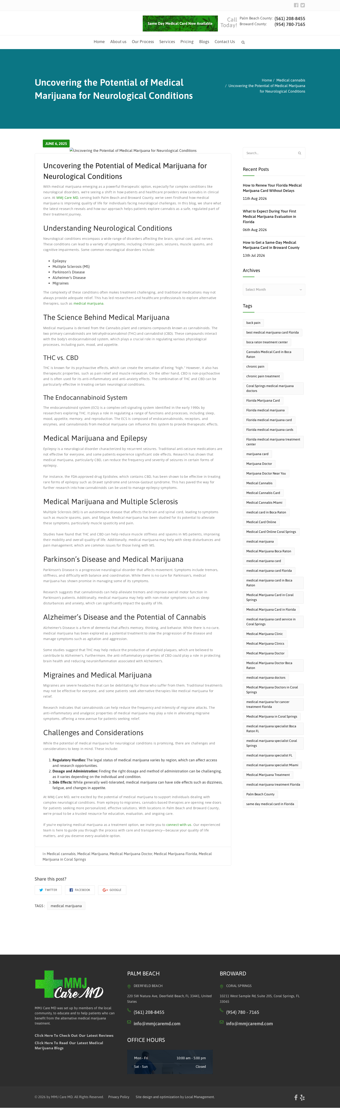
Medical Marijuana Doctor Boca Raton (269, 665)
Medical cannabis (61, 854)
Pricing (187, 41)
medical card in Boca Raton (266, 512)
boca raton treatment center (267, 342)
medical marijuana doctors (265, 677)
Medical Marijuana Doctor (131, 854)
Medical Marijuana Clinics (265, 643)
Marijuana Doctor (259, 463)
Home (99, 41)
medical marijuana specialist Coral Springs (271, 743)
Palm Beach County (260, 794)
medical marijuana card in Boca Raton (269, 582)
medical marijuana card (263, 561)
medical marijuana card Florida (269, 570)
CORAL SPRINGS (239, 986)
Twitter (50, 890)
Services (167, 41)
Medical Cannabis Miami (264, 502)
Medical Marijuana (92, 854)
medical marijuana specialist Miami (272, 765)
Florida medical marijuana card (269, 420)
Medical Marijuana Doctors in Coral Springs (272, 689)
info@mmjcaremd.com (157, 1023)
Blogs (204, 41)
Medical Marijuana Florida (175, 854)
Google (115, 890)
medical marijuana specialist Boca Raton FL (271, 728)
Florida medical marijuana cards (269, 429)
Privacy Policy (118, 1097)
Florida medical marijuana (265, 410)
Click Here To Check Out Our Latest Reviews (74, 1035)
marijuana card (257, 454)
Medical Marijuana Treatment (268, 775)
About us (118, 41)
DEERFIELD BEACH (148, 986)
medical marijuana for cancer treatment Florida (267, 704)
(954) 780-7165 (290, 24)
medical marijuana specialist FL (269, 755)
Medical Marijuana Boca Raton (268, 551)
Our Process (143, 41)
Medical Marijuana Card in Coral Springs (270, 597)
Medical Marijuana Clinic (264, 634)
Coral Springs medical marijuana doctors (270, 388)
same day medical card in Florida (270, 804)
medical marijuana (88, 303)
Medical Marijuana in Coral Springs (271, 716)
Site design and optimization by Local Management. (175, 1097)
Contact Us (225, 41)
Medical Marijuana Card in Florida (271, 609)
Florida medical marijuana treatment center (273, 441)
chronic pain (255, 366)
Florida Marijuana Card (263, 400)
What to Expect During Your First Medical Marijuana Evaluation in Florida (269, 216)
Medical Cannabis (259, 483)
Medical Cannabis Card (263, 493)
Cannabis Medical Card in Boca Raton (268, 354)
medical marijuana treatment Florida (273, 784)
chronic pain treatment (263, 376)
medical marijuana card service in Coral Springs (271, 621)
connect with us (179, 824)
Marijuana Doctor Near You (266, 473)
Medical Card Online (261, 522)
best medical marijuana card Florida (272, 332)
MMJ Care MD (67, 197)
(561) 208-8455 (289, 18)
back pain (253, 323)
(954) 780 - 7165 (242, 1012)
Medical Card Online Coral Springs (271, 532)
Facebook (82, 890)
